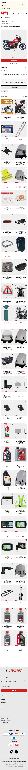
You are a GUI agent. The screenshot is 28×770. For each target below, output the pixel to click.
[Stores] (13, 13)
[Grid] (24, 96)
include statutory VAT (10, 761)
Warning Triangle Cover (7, 301)
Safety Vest (7, 186)
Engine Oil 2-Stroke (7, 488)
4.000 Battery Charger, (7, 232)
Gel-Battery (7, 511)
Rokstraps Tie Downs (7, 603)
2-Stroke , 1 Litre (7, 441)
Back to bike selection (6, 23)
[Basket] (26, 13)
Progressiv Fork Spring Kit (21, 139)
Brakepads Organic (7, 208)
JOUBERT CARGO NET (21, 117)
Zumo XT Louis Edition (7, 535)
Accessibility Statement (5, 720)
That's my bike (14, 60)
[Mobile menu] (2, 18)
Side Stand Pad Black (21, 255)
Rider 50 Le (7, 557)
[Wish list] (22, 13)
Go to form (23, 82)
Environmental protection (6, 722)
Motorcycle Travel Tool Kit (21, 232)
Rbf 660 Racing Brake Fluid (7, 626)
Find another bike (13, 63)
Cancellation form (4, 718)
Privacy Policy (4, 714)
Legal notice (3, 709)
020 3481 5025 (15, 671)
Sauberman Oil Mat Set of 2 (7, 277)
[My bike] (18, 13)
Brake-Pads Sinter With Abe (21, 395)
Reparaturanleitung (7, 117)
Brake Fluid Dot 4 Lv (7, 649)
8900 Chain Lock (7, 255)
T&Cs (2, 712)
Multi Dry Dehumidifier (7, 323)
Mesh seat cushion (7, 162)
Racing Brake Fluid (20, 626)
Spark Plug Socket (7, 581)
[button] (26, 18)
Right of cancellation (5, 716)
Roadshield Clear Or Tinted (21, 186)
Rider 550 (21, 535)
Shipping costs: (7, 764)
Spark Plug (21, 603)
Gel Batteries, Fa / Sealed (7, 139)
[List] (26, 96)
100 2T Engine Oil (7, 465)
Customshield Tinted (21, 488)
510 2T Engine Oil (21, 649)
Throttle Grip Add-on (7, 418)
